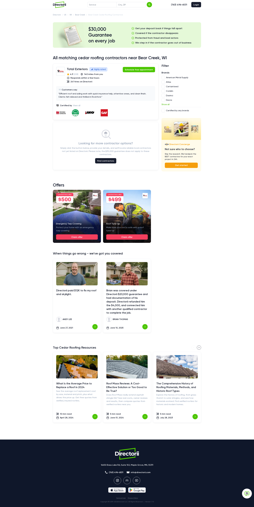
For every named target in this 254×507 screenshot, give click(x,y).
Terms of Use (121, 498)
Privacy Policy (133, 498)
